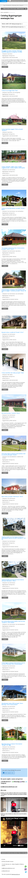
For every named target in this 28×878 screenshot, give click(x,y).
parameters (6, 12)
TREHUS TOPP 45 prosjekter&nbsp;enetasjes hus (13, 26)
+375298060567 (8, 5)
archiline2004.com (6, 871)
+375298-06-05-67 (6, 781)
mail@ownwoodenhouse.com (8, 868)
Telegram (21, 5)
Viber (18, 5)
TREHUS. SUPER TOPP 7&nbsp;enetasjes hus (12, 23)
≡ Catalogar (3, 1)
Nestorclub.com (16, 874)
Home (2, 12)
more (5, 66)
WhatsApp (14, 5)
